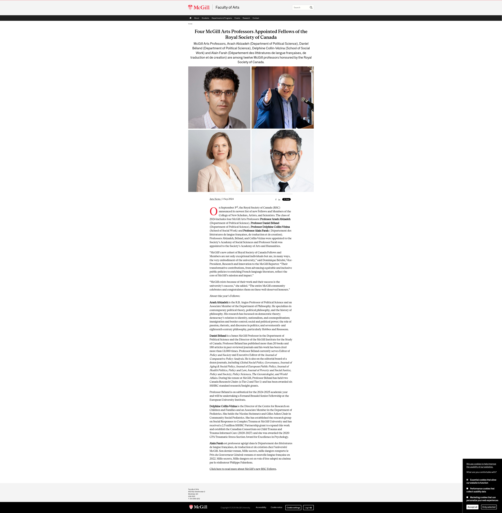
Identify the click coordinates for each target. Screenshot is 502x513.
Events (237, 18)
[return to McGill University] (198, 507)
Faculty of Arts (227, 7)
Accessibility (261, 507)
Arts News (215, 199)
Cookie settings (293, 507)
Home (190, 18)
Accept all (472, 507)
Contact (256, 18)
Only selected (489, 507)
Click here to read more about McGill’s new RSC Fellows (243, 468)
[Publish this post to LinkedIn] (279, 199)
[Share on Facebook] (275, 199)
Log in (307, 507)
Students (204, 18)
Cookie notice (276, 507)
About (196, 18)
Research (245, 18)
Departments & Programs (222, 18)
